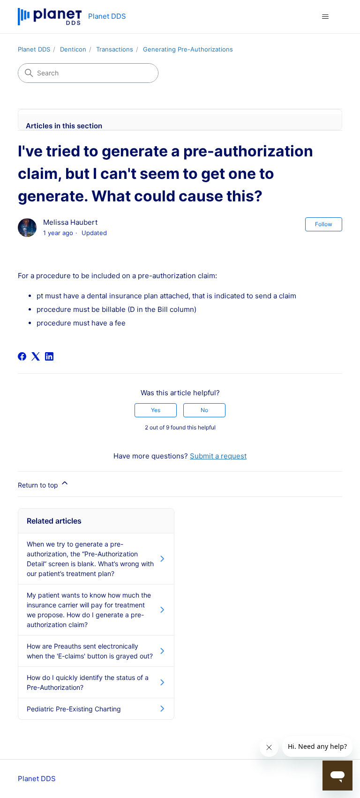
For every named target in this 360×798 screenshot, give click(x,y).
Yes (155, 410)
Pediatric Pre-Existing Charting (74, 709)
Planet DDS (34, 49)
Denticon (73, 49)
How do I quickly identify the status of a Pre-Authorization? (88, 682)
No (204, 410)
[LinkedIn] (49, 356)
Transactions (114, 49)
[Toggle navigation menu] (325, 16)
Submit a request (218, 455)
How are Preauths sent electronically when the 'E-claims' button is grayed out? (90, 651)
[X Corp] (35, 356)
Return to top (39, 485)
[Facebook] (22, 356)
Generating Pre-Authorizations (188, 49)
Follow (323, 224)
